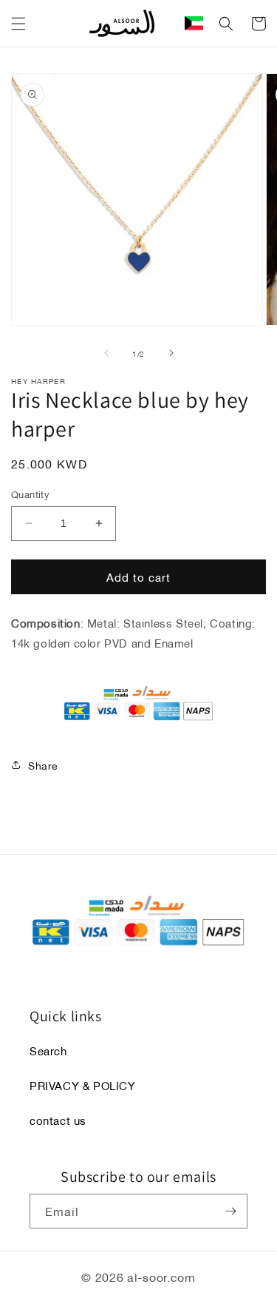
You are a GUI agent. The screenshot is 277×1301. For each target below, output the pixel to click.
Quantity (30, 494)
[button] (18, 23)
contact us (58, 1119)
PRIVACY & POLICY (83, 1085)
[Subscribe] (230, 1211)
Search (48, 1050)
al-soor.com (161, 1276)
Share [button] (43, 765)
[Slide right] (171, 353)
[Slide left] (106, 353)
